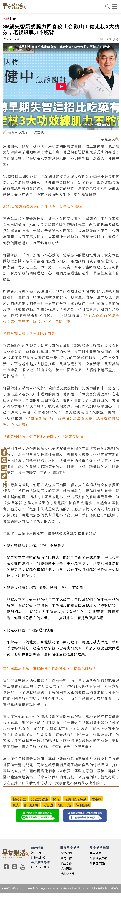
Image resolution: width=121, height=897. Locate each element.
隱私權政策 (67, 874)
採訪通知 (66, 868)
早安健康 (95, 853)
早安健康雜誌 (98, 863)
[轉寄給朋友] (4, 468)
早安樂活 (14, 6)
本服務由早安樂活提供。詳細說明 (103, 888)
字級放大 (108, 139)
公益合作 (66, 863)
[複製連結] (4, 476)
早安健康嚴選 (98, 858)
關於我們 (66, 853)
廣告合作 (66, 858)
